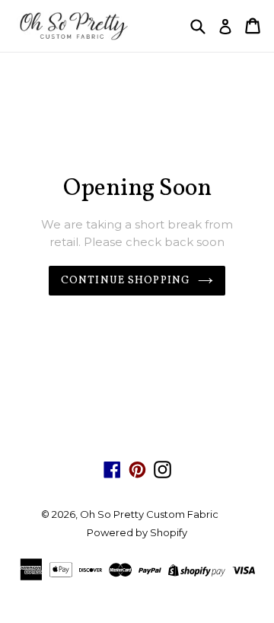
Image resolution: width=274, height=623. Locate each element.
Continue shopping (125, 280)
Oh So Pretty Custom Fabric (149, 514)
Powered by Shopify (137, 532)
